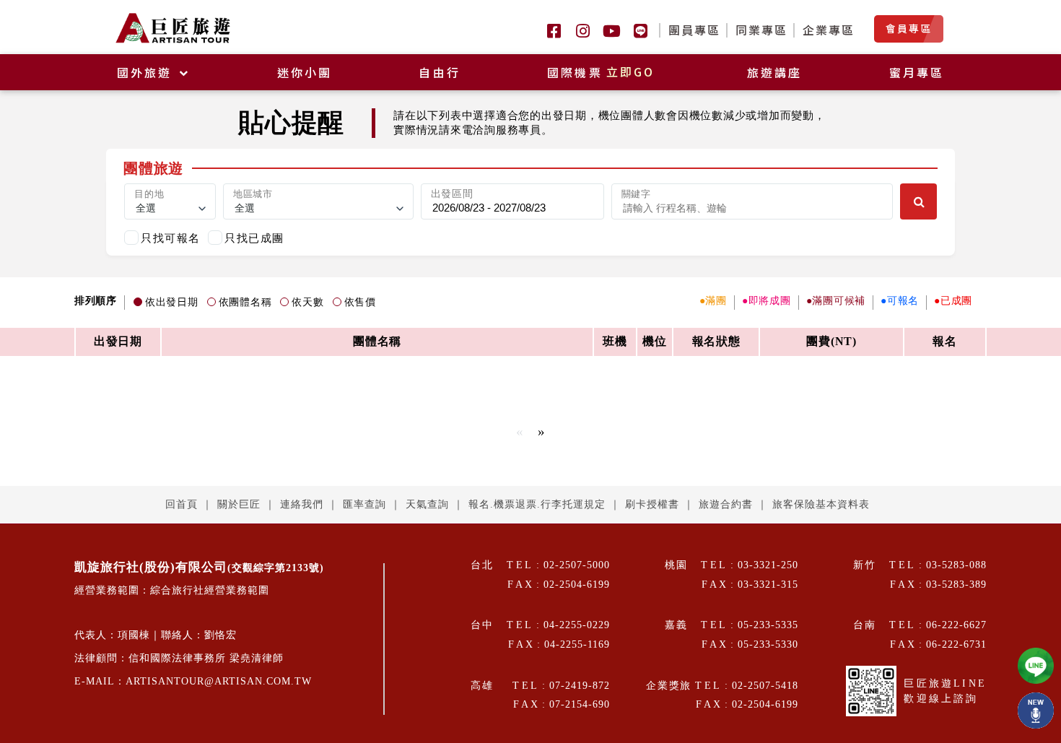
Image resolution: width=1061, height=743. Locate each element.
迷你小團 (305, 72)
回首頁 (181, 504)
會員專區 (909, 28)
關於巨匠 (239, 504)
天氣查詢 (427, 504)
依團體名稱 (245, 302)
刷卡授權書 (652, 504)
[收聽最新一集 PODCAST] (1036, 710)
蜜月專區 (917, 72)
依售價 (360, 302)
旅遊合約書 (726, 504)
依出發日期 (171, 302)
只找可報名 (171, 238)
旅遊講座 (775, 72)
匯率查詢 (364, 504)
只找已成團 (254, 238)
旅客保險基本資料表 (821, 504)
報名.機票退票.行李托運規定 (537, 504)
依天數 (307, 302)
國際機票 (601, 72)
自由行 (439, 72)
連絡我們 (301, 504)
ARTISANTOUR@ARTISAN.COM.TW (219, 681)
